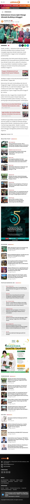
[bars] (28, 2)
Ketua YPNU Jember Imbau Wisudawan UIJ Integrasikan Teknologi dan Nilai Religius (16, 201)
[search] (1, 2)
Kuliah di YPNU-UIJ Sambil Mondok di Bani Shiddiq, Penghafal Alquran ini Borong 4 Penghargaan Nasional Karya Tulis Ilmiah (18, 193)
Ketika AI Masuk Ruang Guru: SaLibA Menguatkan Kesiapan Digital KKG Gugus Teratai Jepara (17, 425)
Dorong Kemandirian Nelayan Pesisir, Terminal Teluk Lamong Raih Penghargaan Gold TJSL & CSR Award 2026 (18, 263)
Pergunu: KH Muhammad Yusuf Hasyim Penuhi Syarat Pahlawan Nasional (10, 72)
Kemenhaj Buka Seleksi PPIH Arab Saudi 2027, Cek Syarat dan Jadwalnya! (17, 153)
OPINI (21, 481)
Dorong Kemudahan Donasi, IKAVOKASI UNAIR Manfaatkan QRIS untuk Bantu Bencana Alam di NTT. (18, 160)
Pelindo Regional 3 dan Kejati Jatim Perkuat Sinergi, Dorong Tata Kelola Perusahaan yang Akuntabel (17, 276)
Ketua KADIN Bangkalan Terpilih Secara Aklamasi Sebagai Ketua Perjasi (18, 255)
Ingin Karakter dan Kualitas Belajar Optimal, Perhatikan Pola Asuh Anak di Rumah (11, 113)
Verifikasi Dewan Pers (15, 488)
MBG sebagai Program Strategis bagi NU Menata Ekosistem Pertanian (18, 248)
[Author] (2, 21)
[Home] (1, 5)
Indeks (7, 488)
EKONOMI (10, 481)
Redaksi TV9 (7, 20)
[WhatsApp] (25, 45)
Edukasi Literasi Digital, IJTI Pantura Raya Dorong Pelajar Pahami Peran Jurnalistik (18, 185)
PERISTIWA (15, 5)
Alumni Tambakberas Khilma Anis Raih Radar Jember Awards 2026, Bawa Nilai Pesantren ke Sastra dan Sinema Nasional (16, 304)
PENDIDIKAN (8, 12)
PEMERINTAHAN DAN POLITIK (15, 149)
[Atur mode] (4, 2)
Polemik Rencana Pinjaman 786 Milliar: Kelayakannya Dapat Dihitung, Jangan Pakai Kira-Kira (18, 439)
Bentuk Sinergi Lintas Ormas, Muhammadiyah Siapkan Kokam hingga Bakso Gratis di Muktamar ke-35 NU (16, 326)
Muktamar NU (12, 142)
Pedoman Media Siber (6, 489)
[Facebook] (20, 45)
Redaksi (15, 489)
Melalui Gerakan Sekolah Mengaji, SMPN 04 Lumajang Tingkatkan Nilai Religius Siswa (18, 178)
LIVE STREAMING (5, 483)
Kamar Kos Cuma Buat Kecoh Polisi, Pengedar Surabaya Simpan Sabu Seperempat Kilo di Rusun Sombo (15, 296)
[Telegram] (28, 45)
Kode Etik (24, 488)
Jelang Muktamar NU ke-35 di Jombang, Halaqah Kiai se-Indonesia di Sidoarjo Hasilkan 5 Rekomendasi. (18, 145)
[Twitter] (22, 45)
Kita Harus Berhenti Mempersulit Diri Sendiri (15, 333)
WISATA (16, 481)
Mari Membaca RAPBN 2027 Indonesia (18, 432)
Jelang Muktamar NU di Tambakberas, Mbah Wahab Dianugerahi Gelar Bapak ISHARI (16, 289)
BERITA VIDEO (23, 5)
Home (2, 488)
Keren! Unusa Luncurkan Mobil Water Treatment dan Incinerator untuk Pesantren (11, 105)
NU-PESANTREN (7, 5)
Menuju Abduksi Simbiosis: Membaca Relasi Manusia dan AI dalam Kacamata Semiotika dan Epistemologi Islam (18, 447)
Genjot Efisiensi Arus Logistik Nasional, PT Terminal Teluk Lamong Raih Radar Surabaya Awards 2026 (18, 269)
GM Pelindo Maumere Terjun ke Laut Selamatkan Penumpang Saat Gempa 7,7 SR (18, 168)
